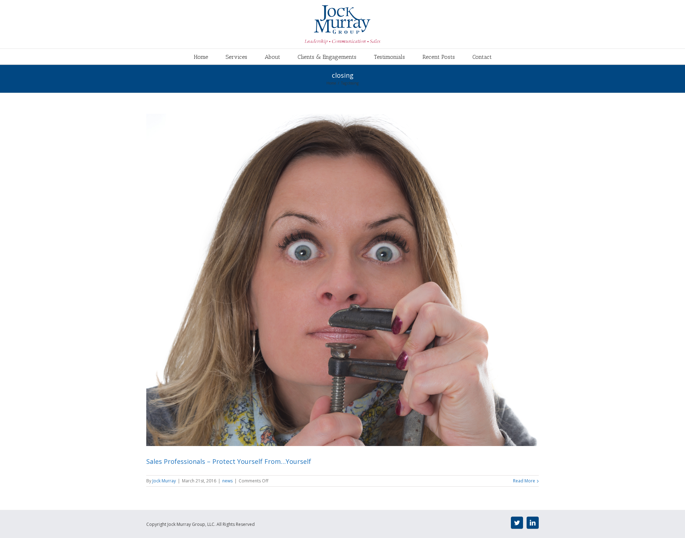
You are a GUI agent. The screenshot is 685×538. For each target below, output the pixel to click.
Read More (524, 481)
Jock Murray (164, 481)
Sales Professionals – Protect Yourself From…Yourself (228, 461)
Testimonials (389, 56)
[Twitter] (517, 523)
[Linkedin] (533, 523)
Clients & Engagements (327, 56)
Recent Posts (438, 56)
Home (201, 56)
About (272, 56)
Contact (482, 56)
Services (236, 56)
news (227, 481)
